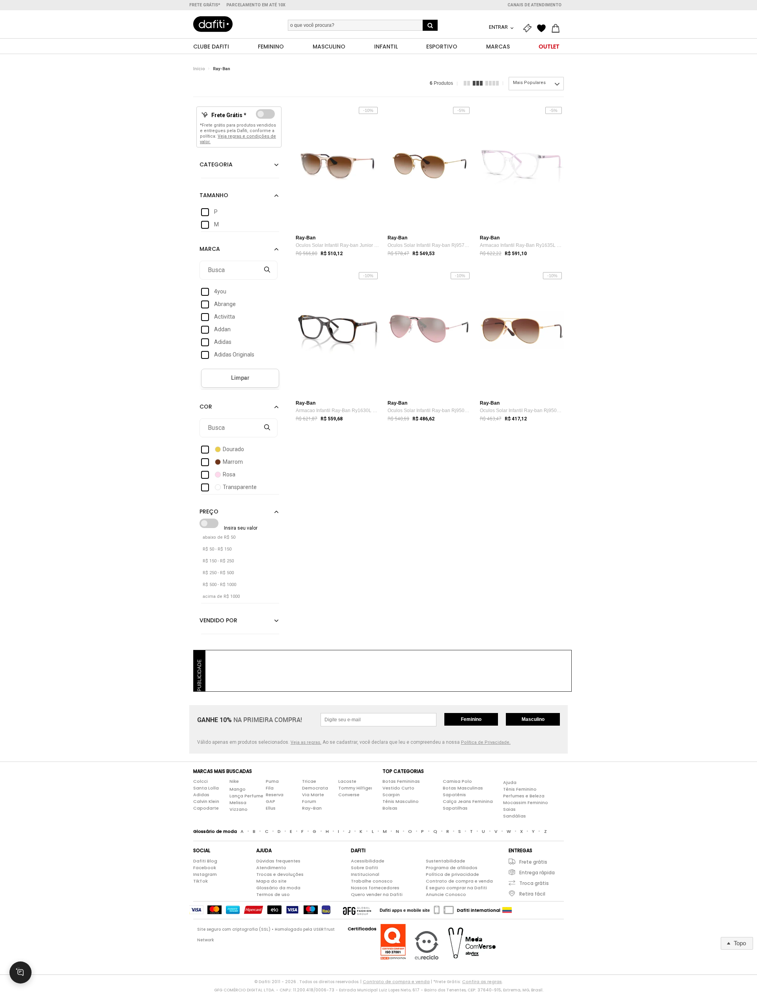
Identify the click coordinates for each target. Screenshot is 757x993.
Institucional (365, 874)
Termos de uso (273, 894)
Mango (237, 789)
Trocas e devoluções (280, 874)
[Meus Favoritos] (543, 28)
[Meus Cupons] (529, 28)
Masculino (533, 719)
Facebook (204, 867)
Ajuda (509, 782)
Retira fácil (532, 893)
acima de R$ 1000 (221, 596)
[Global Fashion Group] (357, 910)
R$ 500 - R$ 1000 (219, 584)
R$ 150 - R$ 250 (218, 561)
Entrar (499, 27)
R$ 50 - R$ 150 (217, 549)
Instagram (205, 874)
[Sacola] (557, 28)
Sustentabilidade (445, 861)
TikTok (200, 881)
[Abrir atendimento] (20, 972)
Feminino (471, 719)
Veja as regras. (306, 742)
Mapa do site (271, 881)
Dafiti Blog (205, 861)
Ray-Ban (221, 68)
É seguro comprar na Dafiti (456, 887)
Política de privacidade (452, 874)
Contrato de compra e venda (459, 881)
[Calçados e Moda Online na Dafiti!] (213, 24)
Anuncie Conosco (446, 894)
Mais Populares (529, 82)
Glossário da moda (278, 887)
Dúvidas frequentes (278, 861)
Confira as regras (482, 981)
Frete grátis (533, 862)
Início (199, 68)
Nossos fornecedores (375, 887)
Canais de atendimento (534, 4)
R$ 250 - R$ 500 (218, 572)
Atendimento (271, 867)
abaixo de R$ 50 (219, 537)
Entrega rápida (537, 872)
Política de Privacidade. (486, 742)
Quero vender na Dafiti (377, 894)
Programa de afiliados (451, 867)
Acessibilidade (367, 861)
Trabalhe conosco (372, 881)
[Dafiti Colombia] (507, 910)
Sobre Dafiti (364, 867)
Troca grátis (534, 883)
